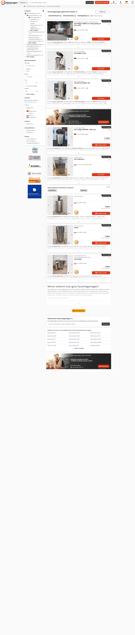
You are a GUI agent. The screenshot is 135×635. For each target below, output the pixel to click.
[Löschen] (60, 16)
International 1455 (74, 339)
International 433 (74, 345)
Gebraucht (29, 124)
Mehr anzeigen (79, 348)
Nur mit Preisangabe (31, 86)
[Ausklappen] (78, 47)
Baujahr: (27, 88)
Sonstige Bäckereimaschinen (36, 24)
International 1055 (74, 333)
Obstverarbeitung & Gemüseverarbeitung (35, 38)
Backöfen (34, 21)
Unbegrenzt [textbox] (29, 108)
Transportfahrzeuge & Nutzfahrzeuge (32, 48)
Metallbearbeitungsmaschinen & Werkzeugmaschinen (35, 45)
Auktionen (30, 132)
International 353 (74, 342)
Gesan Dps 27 (51, 339)
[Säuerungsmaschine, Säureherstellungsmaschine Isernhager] (60, 264)
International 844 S (95, 342)
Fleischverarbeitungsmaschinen (37, 32)
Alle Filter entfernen (97, 16)
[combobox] (34, 107)
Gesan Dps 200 (51, 336)
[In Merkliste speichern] (109, 24)
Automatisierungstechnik (35, 55)
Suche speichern (79, 311)
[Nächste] (71, 31)
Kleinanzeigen (31, 130)
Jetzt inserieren (103, 122)
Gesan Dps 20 (51, 333)
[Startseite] (24, 6)
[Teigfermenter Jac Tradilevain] (60, 166)
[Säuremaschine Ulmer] (60, 234)
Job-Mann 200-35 (95, 345)
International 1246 (74, 336)
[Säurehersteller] (60, 205)
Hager (29, 69)
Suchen (90, 2)
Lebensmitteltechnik (34, 13)
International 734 (95, 336)
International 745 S (95, 339)
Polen (31, 115)
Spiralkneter (34, 19)
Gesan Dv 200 (51, 342)
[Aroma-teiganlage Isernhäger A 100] (60, 60)
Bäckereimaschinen (35, 15)
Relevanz (103, 12)
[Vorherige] (48, 31)
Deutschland (30, 102)
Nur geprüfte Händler (33, 143)
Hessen (31, 113)
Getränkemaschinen (35, 35)
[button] (132, 2)
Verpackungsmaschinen (36, 41)
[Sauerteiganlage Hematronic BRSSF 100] (60, 90)
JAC (28, 71)
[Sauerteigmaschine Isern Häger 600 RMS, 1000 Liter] (60, 136)
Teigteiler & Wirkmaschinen (35, 28)
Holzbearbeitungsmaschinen (34, 52)
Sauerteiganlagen (35, 17)
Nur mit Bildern (31, 139)
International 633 (95, 333)
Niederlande (33, 117)
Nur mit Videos (31, 141)
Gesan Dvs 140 (51, 345)
